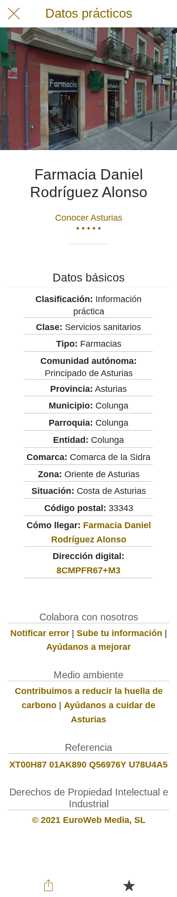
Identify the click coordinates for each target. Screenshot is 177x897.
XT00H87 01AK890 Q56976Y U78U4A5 (88, 764)
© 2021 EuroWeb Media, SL (89, 820)
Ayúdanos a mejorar (88, 647)
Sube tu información (119, 633)
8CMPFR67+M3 (88, 570)
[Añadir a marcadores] (129, 885)
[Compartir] (48, 885)
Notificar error (39, 633)
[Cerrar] (14, 14)
